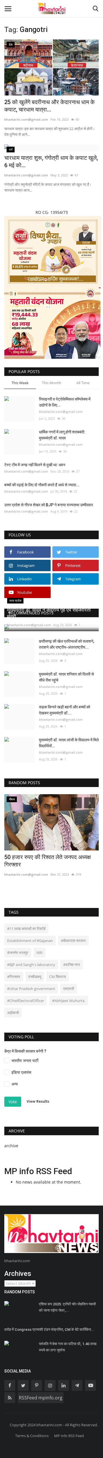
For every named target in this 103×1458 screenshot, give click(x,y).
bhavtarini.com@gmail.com (26, 119)
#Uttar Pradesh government (31, 988)
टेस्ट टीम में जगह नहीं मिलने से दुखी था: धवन (34, 465)
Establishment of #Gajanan (30, 940)
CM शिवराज (57, 976)
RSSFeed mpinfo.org (40, 1398)
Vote (13, 1101)
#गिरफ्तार (13, 976)
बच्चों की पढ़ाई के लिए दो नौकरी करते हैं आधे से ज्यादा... (42, 485)
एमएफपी (68, 988)
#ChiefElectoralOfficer (25, 1000)
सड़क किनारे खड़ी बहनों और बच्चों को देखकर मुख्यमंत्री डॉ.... (64, 710)
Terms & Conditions (32, 1435)
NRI (39, 952)
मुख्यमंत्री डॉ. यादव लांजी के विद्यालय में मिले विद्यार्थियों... (69, 743)
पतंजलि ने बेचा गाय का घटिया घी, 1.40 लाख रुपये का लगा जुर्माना (67, 1347)
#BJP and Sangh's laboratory (31, 964)
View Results (38, 1101)
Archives (17, 1274)
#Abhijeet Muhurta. (68, 1000)
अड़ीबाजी (13, 1012)
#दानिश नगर (71, 964)
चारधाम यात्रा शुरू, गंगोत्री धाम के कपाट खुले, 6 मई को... (51, 161)
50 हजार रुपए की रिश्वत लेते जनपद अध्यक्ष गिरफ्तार (47, 861)
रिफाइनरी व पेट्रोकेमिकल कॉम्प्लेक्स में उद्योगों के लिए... (64, 402)
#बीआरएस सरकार (73, 940)
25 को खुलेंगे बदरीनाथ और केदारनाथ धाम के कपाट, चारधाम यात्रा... (49, 106)
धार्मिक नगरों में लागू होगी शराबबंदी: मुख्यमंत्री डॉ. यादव (62, 435)
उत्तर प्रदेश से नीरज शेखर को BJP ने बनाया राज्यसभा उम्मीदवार (48, 505)
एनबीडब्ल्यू (34, 976)
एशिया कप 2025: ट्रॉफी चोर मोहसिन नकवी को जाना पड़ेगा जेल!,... (67, 1307)
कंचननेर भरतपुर (17, 952)
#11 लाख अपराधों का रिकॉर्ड (26, 928)
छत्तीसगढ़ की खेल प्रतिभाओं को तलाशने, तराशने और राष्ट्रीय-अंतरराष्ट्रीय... (66, 644)
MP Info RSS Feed (69, 1435)
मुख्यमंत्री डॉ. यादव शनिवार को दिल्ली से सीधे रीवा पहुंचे (66, 677)
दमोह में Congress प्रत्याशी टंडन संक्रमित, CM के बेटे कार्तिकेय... (49, 1329)
